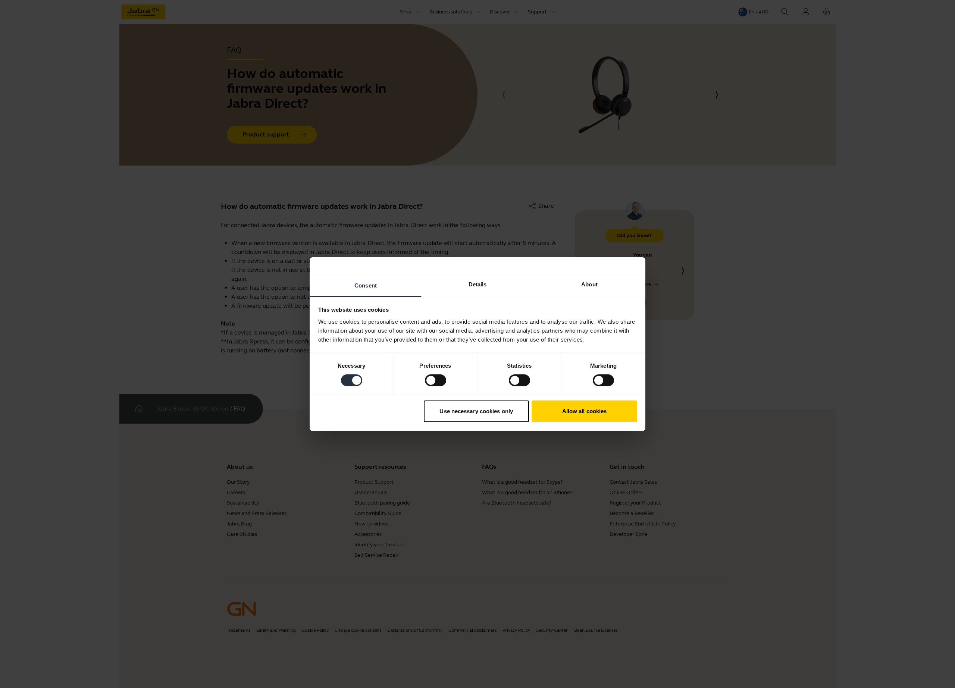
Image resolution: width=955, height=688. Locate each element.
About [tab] (589, 284)
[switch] (435, 380)
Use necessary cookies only (476, 411)
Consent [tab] (365, 285)
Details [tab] (478, 284)
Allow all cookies (584, 411)
